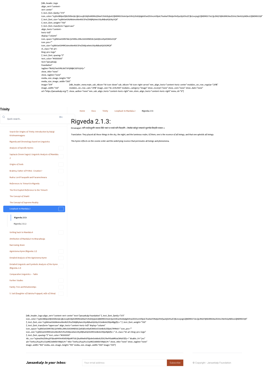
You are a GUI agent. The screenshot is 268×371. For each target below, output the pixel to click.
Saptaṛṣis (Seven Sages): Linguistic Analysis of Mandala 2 (34, 156)
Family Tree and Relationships (23, 287)
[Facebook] (178, 330)
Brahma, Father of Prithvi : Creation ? (26, 171)
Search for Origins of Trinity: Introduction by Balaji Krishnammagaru (32, 133)
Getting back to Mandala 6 (21, 232)
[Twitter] (212, 330)
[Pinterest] (203, 330)
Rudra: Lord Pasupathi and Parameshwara (28, 177)
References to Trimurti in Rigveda (24, 183)
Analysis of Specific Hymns (21, 148)
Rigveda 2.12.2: (20, 223)
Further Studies (16, 280)
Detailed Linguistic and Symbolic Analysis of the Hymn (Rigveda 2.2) (34, 266)
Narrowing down (17, 245)
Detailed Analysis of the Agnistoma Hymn (28, 257)
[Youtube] (220, 330)
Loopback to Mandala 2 (20, 208)
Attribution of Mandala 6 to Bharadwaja (27, 239)
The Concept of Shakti (19, 196)
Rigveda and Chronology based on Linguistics (30, 141)
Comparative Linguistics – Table (24, 274)
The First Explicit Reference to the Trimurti (28, 190)
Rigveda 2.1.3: (20, 217)
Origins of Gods (16, 164)
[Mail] (195, 330)
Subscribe (175, 362)
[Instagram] (186, 330)
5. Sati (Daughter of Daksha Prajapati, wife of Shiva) (33, 293)
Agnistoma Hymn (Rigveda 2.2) (23, 251)
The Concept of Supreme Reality (24, 202)
